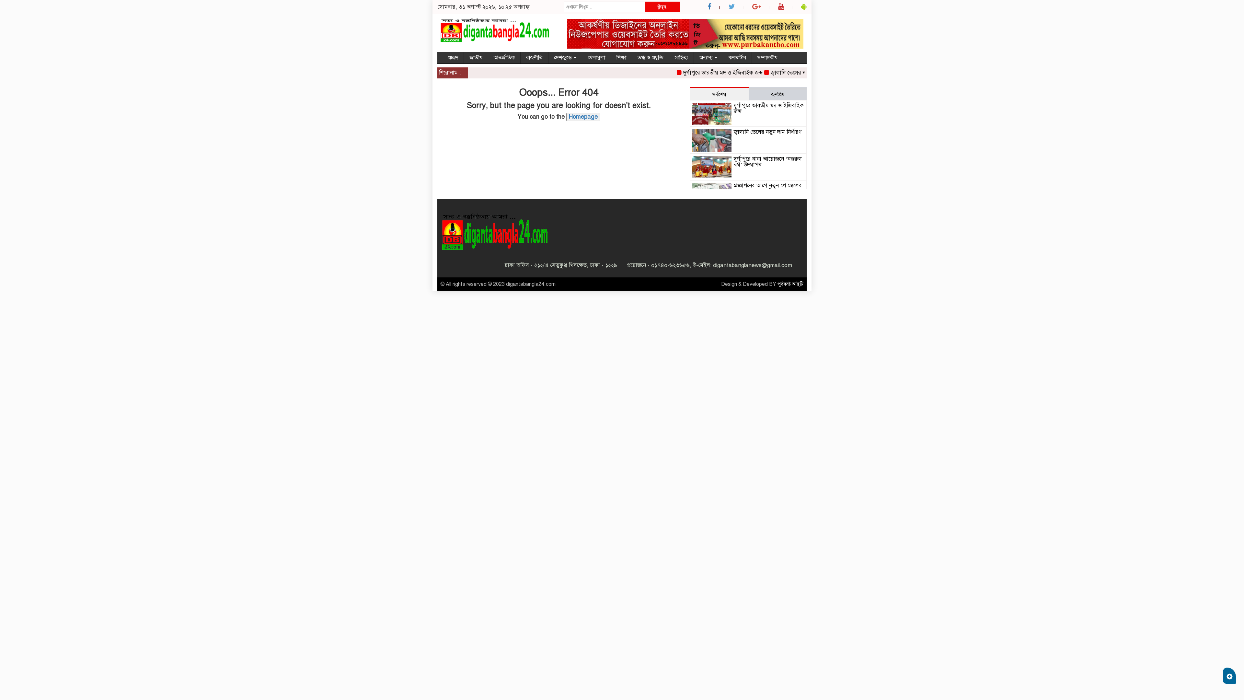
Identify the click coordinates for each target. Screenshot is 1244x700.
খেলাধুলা (596, 57)
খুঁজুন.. (663, 7)
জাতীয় (475, 57)
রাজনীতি (534, 57)
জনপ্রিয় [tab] (777, 94)
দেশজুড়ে (563, 57)
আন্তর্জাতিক (504, 57)
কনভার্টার (737, 57)
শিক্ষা (621, 57)
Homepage (583, 116)
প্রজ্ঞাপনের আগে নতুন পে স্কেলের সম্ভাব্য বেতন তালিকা (768, 188)
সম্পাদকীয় (767, 57)
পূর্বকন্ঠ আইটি (790, 284)
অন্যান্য (706, 57)
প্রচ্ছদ (453, 57)
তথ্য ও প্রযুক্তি (650, 57)
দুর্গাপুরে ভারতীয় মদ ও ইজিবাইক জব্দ (708, 72)
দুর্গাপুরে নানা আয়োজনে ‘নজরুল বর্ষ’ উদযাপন (768, 162)
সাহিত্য (681, 57)
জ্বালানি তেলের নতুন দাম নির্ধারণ (790, 72)
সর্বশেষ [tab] (719, 94)
